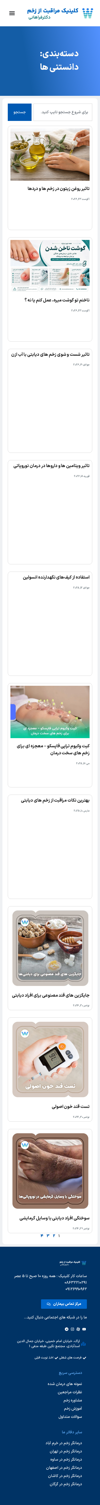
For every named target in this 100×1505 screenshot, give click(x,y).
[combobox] (62, 112)
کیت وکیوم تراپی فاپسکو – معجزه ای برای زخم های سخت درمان (53, 749)
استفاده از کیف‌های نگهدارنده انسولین (56, 577)
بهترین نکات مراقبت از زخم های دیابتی (55, 800)
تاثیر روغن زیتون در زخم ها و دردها (59, 189)
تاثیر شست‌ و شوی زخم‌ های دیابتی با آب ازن (50, 354)
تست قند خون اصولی (71, 1107)
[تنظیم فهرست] (12, 13)
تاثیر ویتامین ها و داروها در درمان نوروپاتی (51, 466)
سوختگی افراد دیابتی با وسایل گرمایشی (54, 1218)
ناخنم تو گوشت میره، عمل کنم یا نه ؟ (57, 300)
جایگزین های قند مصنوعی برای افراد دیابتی (51, 995)
